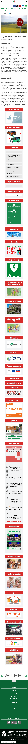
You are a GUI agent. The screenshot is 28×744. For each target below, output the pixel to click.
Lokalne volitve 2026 (14, 110)
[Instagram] (15, 723)
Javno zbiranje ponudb (12, 186)
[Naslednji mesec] (20, 447)
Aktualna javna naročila (14, 191)
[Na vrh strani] (14, 681)
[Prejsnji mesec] (7, 447)
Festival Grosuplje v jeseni (14, 622)
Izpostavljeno (14, 421)
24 (7, 459)
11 (19, 438)
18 (9, 457)
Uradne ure (14, 702)
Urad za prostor (10, 164)
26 (11, 459)
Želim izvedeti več (5, 742)
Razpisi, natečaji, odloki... (14, 182)
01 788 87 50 (15, 695)
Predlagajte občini (14, 201)
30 (20, 459)
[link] (14, 6)
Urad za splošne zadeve (12, 152)
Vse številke (13, 552)
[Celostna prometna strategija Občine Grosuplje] (13, 676)
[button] (2, 676)
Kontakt (14, 687)
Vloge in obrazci (14, 148)
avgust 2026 (14, 447)
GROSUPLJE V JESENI (14, 400)
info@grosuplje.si (15, 698)
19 (11, 457)
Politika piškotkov (14, 739)
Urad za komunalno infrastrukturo (11, 160)
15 (18, 455)
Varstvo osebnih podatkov (13, 176)
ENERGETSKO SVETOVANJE (14, 639)
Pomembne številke (14, 378)
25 (9, 459)
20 (13, 457)
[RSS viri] (19, 723)
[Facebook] (8, 723)
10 (16, 438)
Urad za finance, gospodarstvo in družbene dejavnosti (14, 155)
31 (7, 461)
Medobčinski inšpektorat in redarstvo (13, 168)
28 (16, 459)
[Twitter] (12, 723)
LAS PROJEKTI (14, 353)
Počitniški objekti (14, 650)
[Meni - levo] (1, 1)
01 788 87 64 (15, 696)
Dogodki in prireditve (14, 443)
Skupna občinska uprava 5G (14, 383)
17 (7, 457)
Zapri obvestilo (13, 742)
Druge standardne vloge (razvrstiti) (12, 172)
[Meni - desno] (26, 1)
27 (7, 451)
